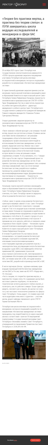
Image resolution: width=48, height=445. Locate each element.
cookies (15, 440)
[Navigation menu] (44, 4)
